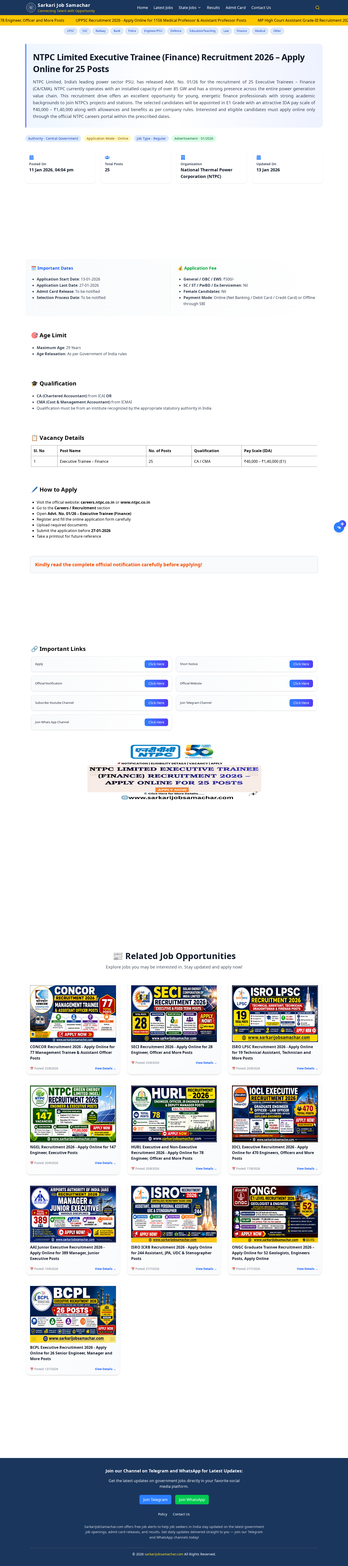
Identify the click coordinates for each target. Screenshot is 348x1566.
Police (132, 31)
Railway (101, 31)
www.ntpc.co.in (135, 502)
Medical (260, 31)
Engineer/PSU (153, 31)
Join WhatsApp (192, 1499)
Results (213, 7)
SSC (85, 31)
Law (226, 31)
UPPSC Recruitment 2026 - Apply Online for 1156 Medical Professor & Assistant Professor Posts (115, 20)
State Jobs (187, 7)
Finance (242, 31)
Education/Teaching (202, 31)
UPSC (70, 31)
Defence (176, 31)
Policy (162, 1514)
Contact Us (261, 7)
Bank (117, 31)
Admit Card (236, 7)
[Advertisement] (167, 226)
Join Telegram (155, 1499)
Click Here (156, 664)
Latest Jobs (163, 7)
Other (277, 31)
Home (142, 7)
